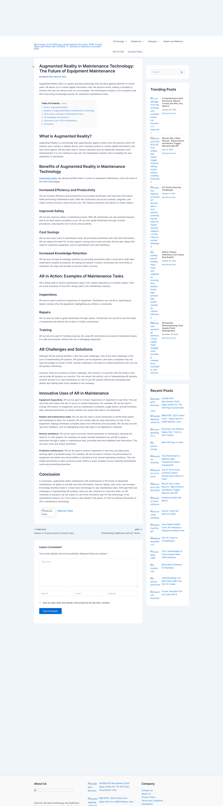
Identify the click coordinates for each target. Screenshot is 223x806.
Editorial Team (170, 113)
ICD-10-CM (118, 51)
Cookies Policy (135, 51)
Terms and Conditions (152, 800)
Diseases (152, 41)
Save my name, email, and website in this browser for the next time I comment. (76, 603)
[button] (125, 41)
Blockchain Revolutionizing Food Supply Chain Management (172, 327)
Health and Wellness (173, 41)
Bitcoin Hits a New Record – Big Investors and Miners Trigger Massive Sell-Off (173, 142)
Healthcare (136, 41)
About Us (146, 793)
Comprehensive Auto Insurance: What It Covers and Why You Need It (172, 102)
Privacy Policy (148, 797)
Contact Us (147, 790)
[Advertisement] (77, 18)
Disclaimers (147, 804)
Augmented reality (48, 178)
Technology (118, 41)
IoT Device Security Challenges (171, 188)
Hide (64, 103)
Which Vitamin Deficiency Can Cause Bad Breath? (173, 254)
